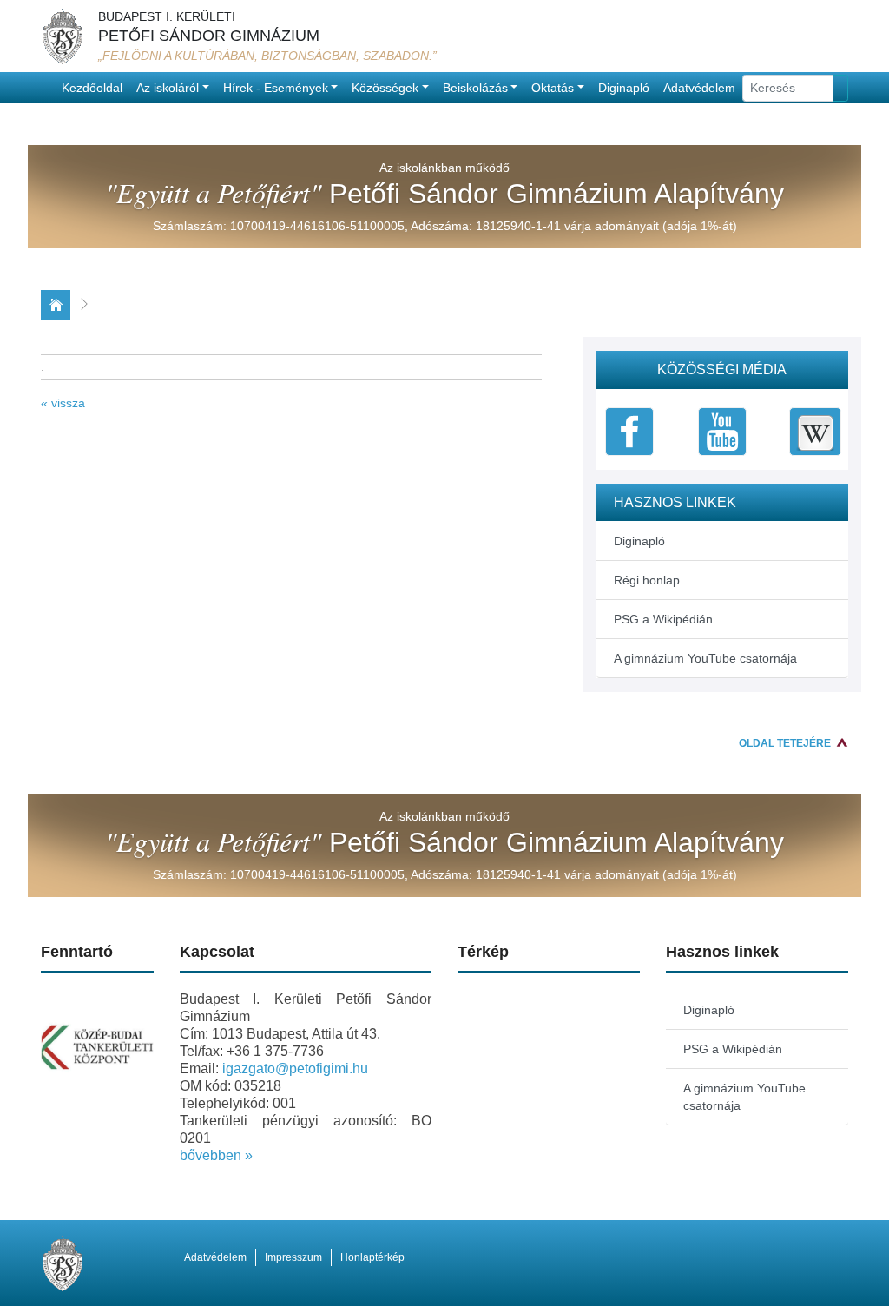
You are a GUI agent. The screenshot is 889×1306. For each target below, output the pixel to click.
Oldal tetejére (785, 743)
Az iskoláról (167, 88)
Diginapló (623, 88)
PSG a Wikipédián (663, 619)
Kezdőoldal (92, 88)
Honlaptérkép (372, 1257)
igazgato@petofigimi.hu (295, 1068)
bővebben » (216, 1155)
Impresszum (293, 1257)
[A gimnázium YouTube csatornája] (722, 430)
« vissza (63, 403)
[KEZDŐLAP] (55, 305)
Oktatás (552, 88)
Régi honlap (647, 580)
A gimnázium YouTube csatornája (705, 658)
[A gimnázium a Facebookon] (629, 430)
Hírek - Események (275, 88)
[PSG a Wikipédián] (815, 430)
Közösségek (385, 88)
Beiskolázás (475, 88)
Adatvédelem (699, 88)
